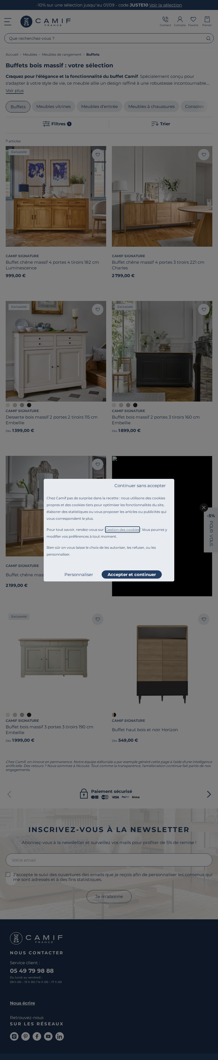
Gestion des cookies (122, 529)
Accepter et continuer (132, 574)
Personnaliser (78, 574)
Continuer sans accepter (140, 485)
